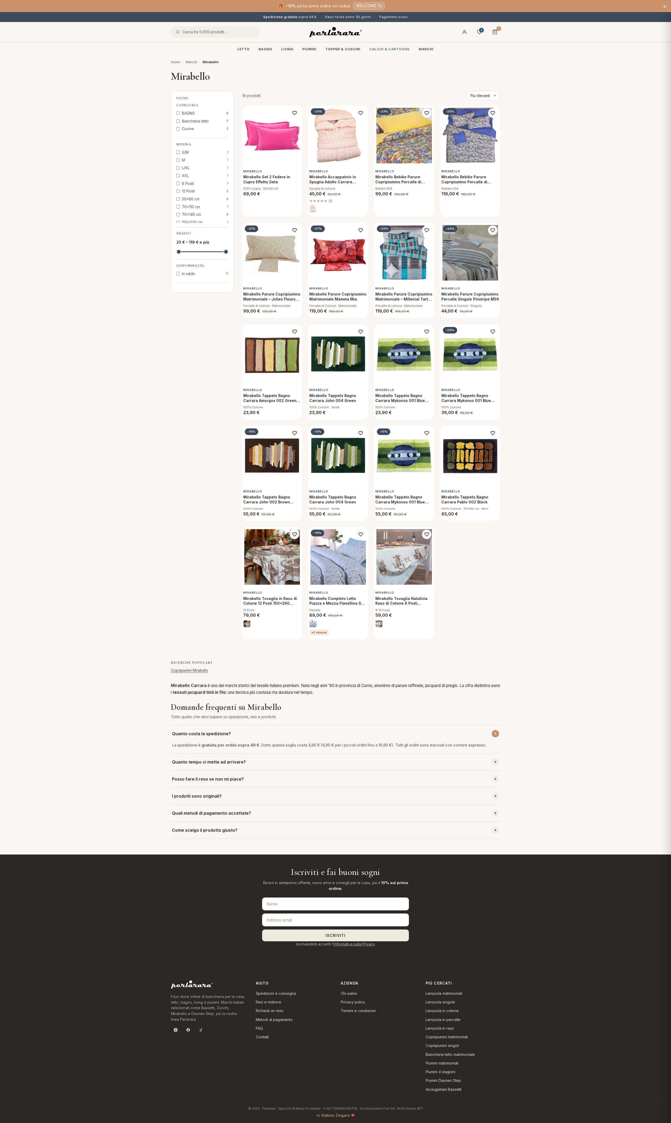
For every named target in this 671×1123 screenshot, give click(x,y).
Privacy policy (353, 1002)
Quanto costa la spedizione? (201, 733)
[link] (313, 208)
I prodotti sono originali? (197, 796)
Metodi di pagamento (274, 1019)
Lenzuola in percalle (443, 1019)
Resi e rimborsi (268, 1002)
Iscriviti (335, 935)
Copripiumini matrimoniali (447, 1037)
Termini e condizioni (358, 1010)
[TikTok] (200, 1030)
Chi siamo (349, 993)
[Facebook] (188, 1030)
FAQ (259, 1028)
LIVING (287, 49)
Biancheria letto (205, 121)
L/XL (205, 167)
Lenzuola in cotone (442, 1010)
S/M (205, 152)
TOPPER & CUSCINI (342, 49)
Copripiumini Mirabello (189, 670)
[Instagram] (175, 1030)
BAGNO (265, 49)
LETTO (243, 49)
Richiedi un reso (270, 1010)
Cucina (205, 128)
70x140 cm (205, 214)
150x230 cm (205, 222)
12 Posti (205, 191)
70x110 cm (205, 207)
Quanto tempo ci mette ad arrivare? (209, 762)
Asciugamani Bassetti (444, 1089)
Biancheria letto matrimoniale (450, 1054)
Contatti (262, 1037)
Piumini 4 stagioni (440, 1072)
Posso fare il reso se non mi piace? (208, 779)
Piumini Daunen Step (443, 1080)
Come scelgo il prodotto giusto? (204, 830)
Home (175, 62)
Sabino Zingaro (335, 1115)
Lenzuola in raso (440, 1028)
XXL (205, 175)
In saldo (205, 273)
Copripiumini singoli (442, 1045)
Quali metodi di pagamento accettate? (211, 813)
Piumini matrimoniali (442, 1063)
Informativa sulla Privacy (354, 944)
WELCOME (366, 6)
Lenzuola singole (440, 1002)
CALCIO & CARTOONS (389, 49)
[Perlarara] (335, 32)
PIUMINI (309, 49)
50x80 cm (205, 199)
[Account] (464, 32)
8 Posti (205, 183)
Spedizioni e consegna (276, 993)
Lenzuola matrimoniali (444, 993)
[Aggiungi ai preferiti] (294, 113)
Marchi (426, 49)
